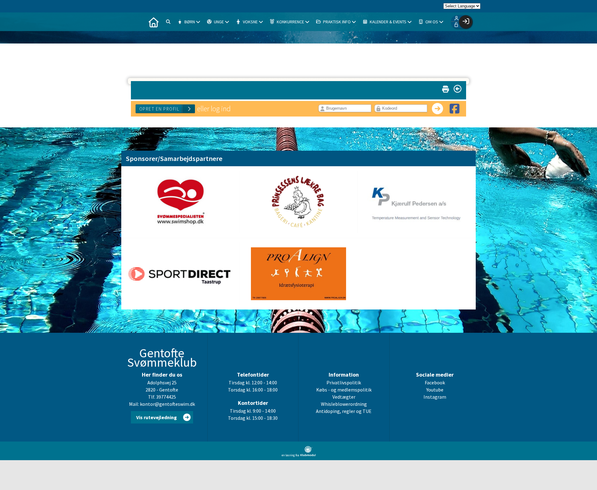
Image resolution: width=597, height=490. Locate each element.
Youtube (434, 390)
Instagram (434, 397)
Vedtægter (343, 397)
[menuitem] (153, 21)
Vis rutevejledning (156, 417)
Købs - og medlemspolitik (344, 390)
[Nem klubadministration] (299, 455)
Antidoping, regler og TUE (344, 411)
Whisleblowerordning (344, 404)
